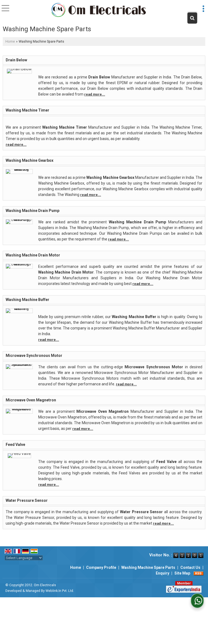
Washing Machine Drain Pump (32, 210)
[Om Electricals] (99, 10)
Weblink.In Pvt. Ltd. (60, 591)
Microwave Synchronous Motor (34, 355)
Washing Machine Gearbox (29, 160)
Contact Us (190, 567)
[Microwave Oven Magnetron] (19, 409)
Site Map (182, 573)
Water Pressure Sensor (27, 500)
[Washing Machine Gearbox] (19, 169)
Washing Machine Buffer (27, 299)
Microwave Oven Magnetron (31, 400)
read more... (94, 94)
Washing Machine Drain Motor (33, 255)
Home (10, 41)
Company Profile (101, 567)
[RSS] (198, 573)
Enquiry (162, 573)
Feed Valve (15, 444)
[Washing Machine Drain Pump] (19, 219)
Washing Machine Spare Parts (148, 567)
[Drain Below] (19, 69)
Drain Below (16, 60)
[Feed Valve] (19, 453)
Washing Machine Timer (27, 110)
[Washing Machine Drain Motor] (19, 264)
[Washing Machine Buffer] (19, 308)
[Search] (192, 18)
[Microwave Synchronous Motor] (19, 364)
